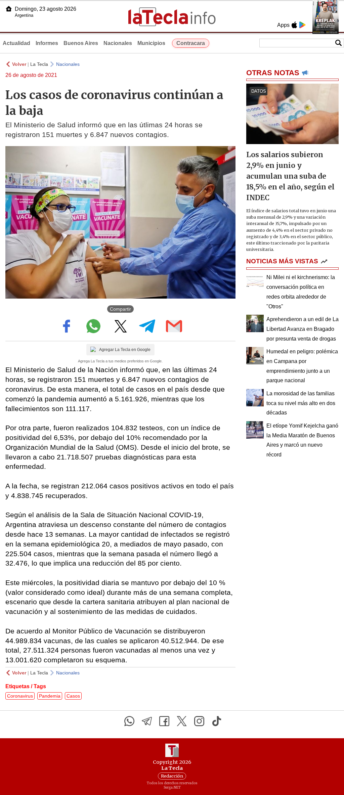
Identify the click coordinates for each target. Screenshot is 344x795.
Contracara (190, 43)
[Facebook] (164, 721)
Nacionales (117, 43)
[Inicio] (8, 8)
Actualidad (16, 43)
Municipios (151, 43)
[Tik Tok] (216, 721)
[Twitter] (181, 721)
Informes (47, 43)
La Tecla (39, 64)
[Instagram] (199, 721)
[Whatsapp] (129, 721)
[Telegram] (147, 721)
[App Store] (294, 24)
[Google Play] (302, 24)
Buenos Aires (80, 43)
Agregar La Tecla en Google (124, 349)
